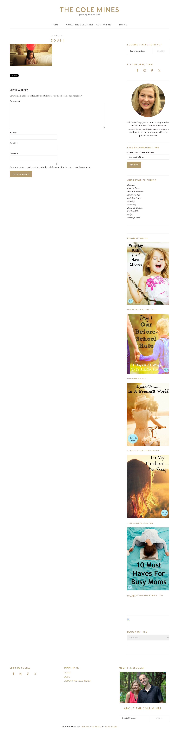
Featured (131, 185)
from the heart (133, 188)
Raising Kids (132, 211)
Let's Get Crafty (134, 198)
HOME (67, 672)
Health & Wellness (135, 191)
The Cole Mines (89, 10)
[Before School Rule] (148, 344)
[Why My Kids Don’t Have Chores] (148, 274)
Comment (15, 101)
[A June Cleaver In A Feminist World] (148, 415)
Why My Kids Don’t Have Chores (142, 309)
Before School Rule (136, 378)
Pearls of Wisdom (135, 208)
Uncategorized (133, 218)
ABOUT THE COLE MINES (77, 681)
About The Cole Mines (143, 708)
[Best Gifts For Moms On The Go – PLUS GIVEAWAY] (148, 559)
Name (13, 133)
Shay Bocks (111, 727)
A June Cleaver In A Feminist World (143, 451)
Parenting (131, 204)
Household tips (133, 195)
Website (14, 153)
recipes (130, 214)
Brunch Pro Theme (92, 727)
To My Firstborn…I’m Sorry (140, 523)
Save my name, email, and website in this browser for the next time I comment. (50, 167)
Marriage (131, 201)
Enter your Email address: (141, 152)
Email (13, 143)
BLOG (67, 677)
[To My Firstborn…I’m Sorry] (148, 487)
